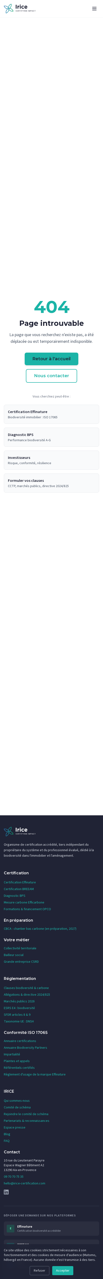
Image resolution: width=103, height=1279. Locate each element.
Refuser (39, 1270)
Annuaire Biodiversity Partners (25, 1047)
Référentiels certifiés (19, 1067)
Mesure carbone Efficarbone (24, 902)
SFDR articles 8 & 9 (17, 1014)
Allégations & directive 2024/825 (27, 994)
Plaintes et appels (17, 1061)
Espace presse (14, 1127)
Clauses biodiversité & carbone (26, 988)
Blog (7, 1134)
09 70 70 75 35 (13, 1176)
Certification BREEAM (19, 889)
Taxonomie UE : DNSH (19, 1021)
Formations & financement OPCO (27, 909)
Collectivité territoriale (20, 948)
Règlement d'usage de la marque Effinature (35, 1074)
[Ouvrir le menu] (94, 8)
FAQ (7, 1141)
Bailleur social (13, 955)
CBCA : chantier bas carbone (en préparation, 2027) (40, 928)
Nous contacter (51, 375)
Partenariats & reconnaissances (26, 1120)
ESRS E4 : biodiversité (19, 1008)
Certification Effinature (20, 882)
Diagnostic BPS (14, 895)
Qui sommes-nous (17, 1100)
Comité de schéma (17, 1107)
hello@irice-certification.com (24, 1183)
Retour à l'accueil (51, 358)
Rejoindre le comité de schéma (26, 1114)
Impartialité (12, 1054)
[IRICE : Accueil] (19, 8)
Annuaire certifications (20, 1041)
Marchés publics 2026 (19, 1001)
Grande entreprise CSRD (21, 961)
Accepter (62, 1270)
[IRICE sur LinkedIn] (51, 1192)
